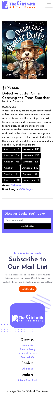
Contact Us (27, 357)
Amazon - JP (11, 174)
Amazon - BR (30, 174)
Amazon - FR (11, 162)
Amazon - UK (31, 149)
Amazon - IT (11, 168)
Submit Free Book (27, 380)
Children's (16, 185)
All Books (27, 369)
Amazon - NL (30, 168)
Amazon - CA (11, 155)
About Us (27, 346)
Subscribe (27, 289)
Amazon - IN (31, 180)
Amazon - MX (12, 180)
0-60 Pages (26, 189)
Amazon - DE (31, 155)
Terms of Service (27, 353)
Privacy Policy (27, 349)
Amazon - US (11, 149)
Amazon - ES (30, 162)
